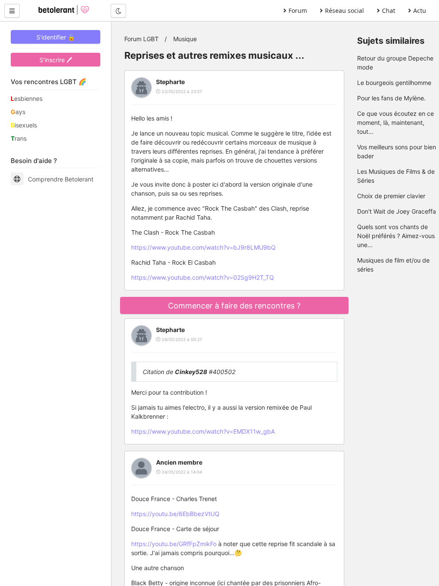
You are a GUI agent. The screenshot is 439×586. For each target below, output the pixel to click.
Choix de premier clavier (391, 195)
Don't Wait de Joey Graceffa (396, 211)
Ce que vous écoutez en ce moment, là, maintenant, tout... (395, 122)
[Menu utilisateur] (12, 11)
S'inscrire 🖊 (55, 59)
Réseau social (344, 10)
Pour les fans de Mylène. (391, 98)
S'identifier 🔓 (55, 37)
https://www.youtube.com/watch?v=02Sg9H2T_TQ (202, 277)
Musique (185, 38)
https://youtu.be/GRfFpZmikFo (173, 543)
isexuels (24, 125)
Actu (419, 10)
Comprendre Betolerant (60, 179)
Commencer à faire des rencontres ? (234, 305)
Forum (298, 10)
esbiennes (26, 98)
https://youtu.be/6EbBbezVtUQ (175, 513)
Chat (388, 10)
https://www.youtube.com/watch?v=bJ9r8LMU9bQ (203, 247)
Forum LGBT (141, 38)
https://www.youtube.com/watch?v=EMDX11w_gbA (203, 431)
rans (19, 138)
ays (18, 111)
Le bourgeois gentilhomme (394, 82)
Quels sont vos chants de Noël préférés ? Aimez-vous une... (396, 235)
